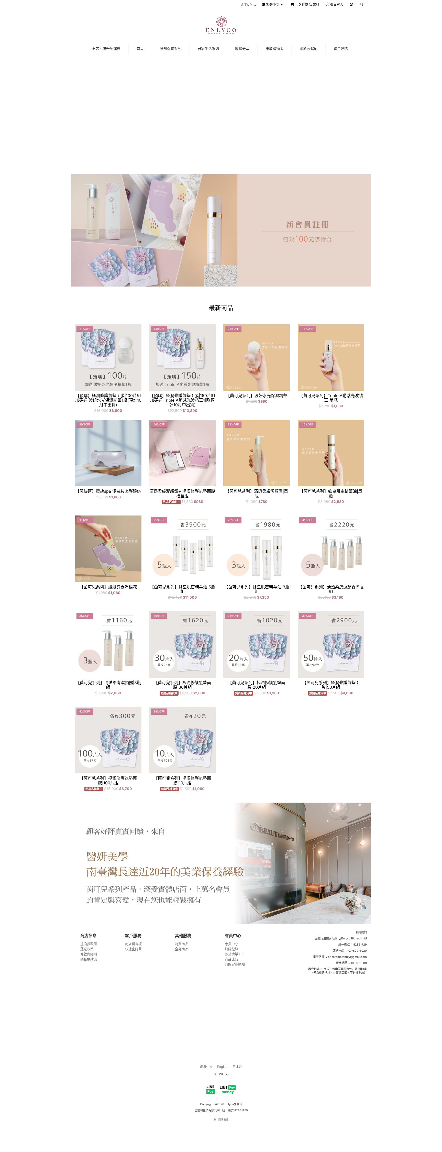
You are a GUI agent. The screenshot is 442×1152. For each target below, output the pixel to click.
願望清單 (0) (234, 954)
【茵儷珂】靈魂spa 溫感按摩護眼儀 (108, 491)
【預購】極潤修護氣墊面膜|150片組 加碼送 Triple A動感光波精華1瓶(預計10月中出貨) (182, 400)
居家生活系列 (208, 48)
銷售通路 (341, 48)
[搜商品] (361, 4)
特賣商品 (181, 944)
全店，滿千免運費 (106, 48)
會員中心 (231, 944)
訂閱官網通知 (235, 964)
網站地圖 (223, 1119)
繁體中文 (272, 4)
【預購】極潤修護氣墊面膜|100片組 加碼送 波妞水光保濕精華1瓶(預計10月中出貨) (108, 400)
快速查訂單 (133, 949)
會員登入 (336, 4)
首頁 (140, 48)
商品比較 (231, 959)
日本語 (237, 1067)
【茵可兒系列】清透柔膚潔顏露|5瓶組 (330, 589)
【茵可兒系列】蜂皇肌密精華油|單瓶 (331, 493)
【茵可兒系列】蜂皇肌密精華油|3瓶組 (256, 589)
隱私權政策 (88, 959)
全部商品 (181, 949)
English (222, 1067)
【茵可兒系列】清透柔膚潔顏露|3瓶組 (108, 684)
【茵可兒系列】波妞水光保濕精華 (256, 395)
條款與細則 (88, 954)
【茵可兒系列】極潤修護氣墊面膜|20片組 (256, 684)
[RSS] (215, 1119)
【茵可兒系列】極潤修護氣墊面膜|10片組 (182, 780)
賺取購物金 (274, 48)
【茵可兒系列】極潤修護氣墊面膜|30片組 (182, 684)
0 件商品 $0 (308, 4)
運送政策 (87, 949)
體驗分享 (242, 48)
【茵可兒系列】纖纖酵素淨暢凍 (108, 587)
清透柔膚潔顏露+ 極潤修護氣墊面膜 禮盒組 (182, 493)
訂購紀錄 (231, 949)
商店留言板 (133, 944)
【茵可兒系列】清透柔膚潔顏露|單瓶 (256, 493)
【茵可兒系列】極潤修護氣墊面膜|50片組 (331, 684)
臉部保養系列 (170, 48)
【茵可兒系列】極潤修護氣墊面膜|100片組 (108, 780)
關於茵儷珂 (308, 48)
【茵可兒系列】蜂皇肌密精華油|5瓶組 (182, 589)
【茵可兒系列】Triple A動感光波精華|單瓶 (331, 397)
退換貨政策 (88, 944)
